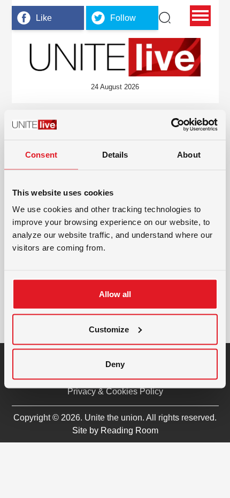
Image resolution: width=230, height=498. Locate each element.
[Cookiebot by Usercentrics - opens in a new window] (171, 125)
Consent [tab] (41, 154)
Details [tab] (115, 154)
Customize (109, 328)
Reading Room (129, 430)
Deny (115, 364)
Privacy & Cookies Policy (115, 391)
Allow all (115, 294)
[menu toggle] (200, 15)
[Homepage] (115, 57)
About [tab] (189, 154)
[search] (164, 17)
